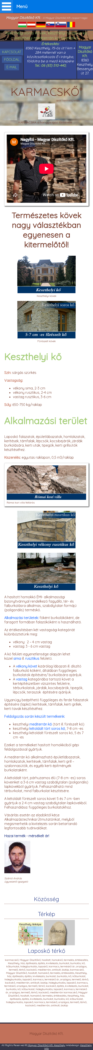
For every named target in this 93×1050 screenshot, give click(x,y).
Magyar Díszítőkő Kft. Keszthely (46, 1045)
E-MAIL (11, 67)
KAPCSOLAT (11, 52)
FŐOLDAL (11, 59)
